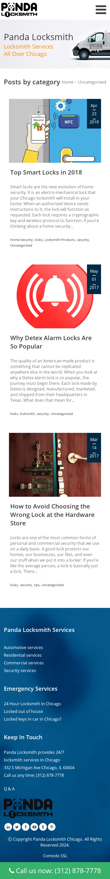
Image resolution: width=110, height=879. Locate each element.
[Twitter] (17, 827)
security (83, 239)
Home (67, 82)
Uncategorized (21, 245)
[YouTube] (34, 827)
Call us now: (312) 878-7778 (57, 870)
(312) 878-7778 (50, 775)
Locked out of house (23, 711)
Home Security (21, 239)
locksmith (27, 413)
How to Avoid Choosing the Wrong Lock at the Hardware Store (52, 514)
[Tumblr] (43, 827)
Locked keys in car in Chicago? (32, 719)
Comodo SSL (55, 856)
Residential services (23, 655)
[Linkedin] (8, 827)
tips (37, 585)
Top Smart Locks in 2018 (46, 172)
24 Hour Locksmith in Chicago (32, 704)
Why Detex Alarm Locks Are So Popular (51, 341)
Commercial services (24, 663)
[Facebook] (25, 827)
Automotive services (23, 647)
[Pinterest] (52, 827)
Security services (20, 670)
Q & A (9, 789)
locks (38, 239)
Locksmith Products (60, 239)
